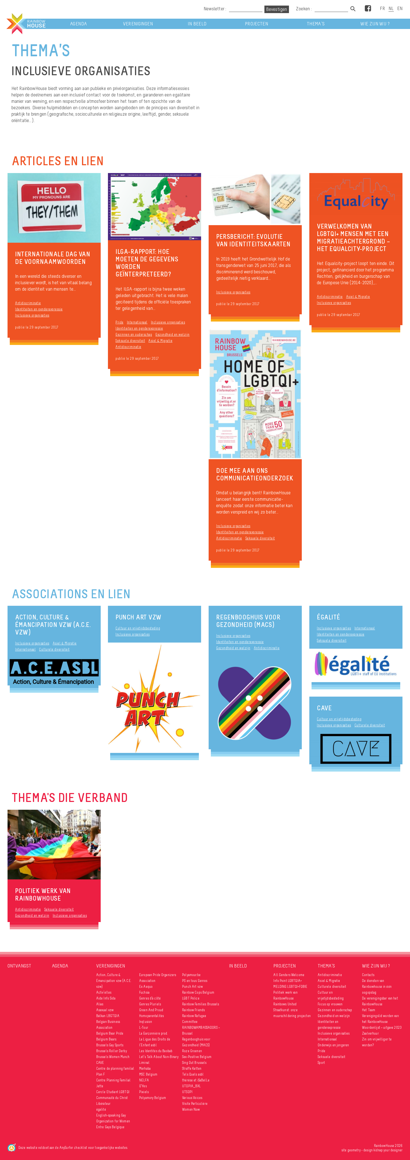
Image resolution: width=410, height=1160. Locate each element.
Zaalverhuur (370, 1033)
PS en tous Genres (194, 981)
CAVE (324, 708)
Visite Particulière (195, 1103)
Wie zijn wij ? (375, 24)
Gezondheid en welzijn (172, 334)
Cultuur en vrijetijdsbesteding (137, 628)
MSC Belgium (148, 1074)
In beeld (197, 24)
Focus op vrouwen (330, 1004)
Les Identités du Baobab (155, 1051)
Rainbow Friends (193, 1010)
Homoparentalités (151, 1016)
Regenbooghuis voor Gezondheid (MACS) (248, 621)
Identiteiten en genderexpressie (39, 309)
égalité (328, 617)
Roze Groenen (192, 1051)
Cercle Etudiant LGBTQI (112, 1092)
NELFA (144, 1080)
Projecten (256, 24)
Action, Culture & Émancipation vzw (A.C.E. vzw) (53, 624)
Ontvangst (19, 966)
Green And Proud (151, 1010)
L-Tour (143, 1027)
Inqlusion (145, 1022)
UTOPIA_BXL (191, 1086)
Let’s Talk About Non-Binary (159, 1057)
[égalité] (355, 665)
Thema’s (316, 24)
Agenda (78, 24)
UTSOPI (187, 1092)
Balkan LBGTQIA (107, 1016)
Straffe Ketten (191, 1068)
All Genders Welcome (288, 975)
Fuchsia (144, 992)
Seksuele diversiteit (130, 341)
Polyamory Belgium (152, 1098)
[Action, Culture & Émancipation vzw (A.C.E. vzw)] (54, 671)
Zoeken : (304, 9)
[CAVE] (355, 748)
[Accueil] (25, 24)
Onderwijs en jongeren (333, 1045)
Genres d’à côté (150, 998)
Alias (99, 1004)
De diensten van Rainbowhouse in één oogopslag (377, 986)
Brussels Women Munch (113, 1057)
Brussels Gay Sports (110, 1045)
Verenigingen (138, 24)
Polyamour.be (191, 975)
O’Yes (143, 1086)
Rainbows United (284, 1004)
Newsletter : (215, 9)
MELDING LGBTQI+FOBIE (290, 986)
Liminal (144, 1063)
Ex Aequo (146, 986)
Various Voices (192, 1098)
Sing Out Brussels (194, 1063)
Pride (119, 322)
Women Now (191, 1109)
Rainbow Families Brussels (200, 1004)
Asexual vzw (105, 1010)
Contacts (368, 975)
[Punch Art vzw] (154, 698)
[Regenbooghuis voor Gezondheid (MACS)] (255, 702)
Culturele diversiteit (54, 649)
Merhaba (145, 1068)
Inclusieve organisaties (32, 315)
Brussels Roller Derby (111, 1051)
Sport (321, 1063)
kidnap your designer (387, 1150)
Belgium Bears (106, 1039)
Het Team (368, 1010)
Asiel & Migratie (160, 341)
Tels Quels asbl (193, 1074)
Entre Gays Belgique (110, 1127)
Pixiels (144, 1092)
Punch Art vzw (138, 617)
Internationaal (137, 322)
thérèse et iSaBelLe (195, 1080)
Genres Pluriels (150, 1004)
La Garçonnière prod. (153, 1033)
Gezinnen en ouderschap (133, 334)
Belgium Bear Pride (110, 1033)
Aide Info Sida (105, 998)
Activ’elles (104, 992)
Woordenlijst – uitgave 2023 (382, 1027)
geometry (354, 1150)
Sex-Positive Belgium (196, 1057)
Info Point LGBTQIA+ (287, 981)
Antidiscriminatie (28, 303)
